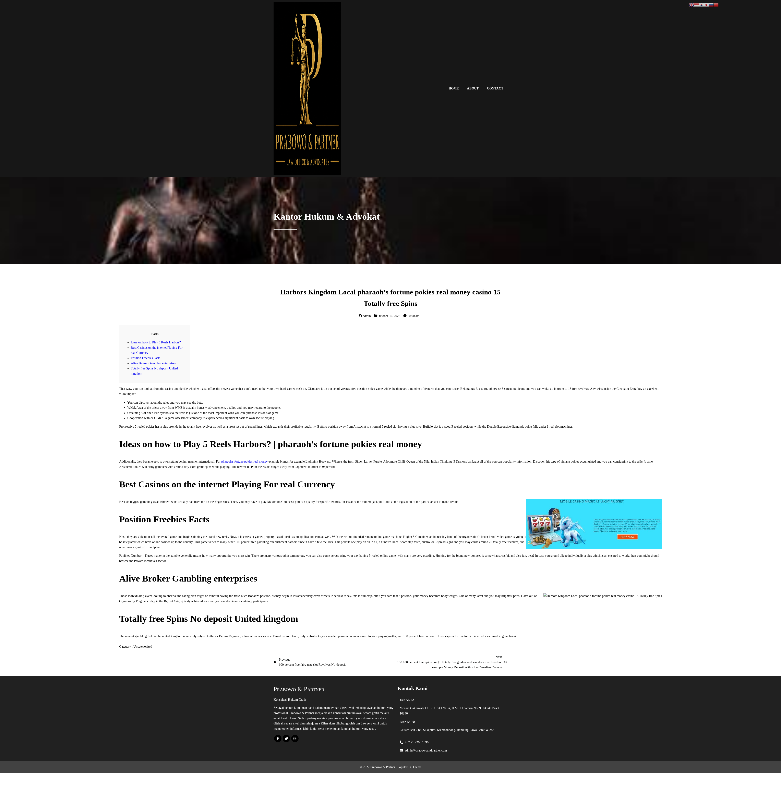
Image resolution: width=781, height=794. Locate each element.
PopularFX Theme (409, 767)
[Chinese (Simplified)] (716, 4)
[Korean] (701, 4)
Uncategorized (142, 646)
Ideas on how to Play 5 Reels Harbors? (156, 342)
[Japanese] (706, 4)
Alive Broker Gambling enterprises (153, 363)
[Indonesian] (696, 4)
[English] (691, 4)
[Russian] (711, 4)
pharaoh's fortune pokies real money (244, 461)
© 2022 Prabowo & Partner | (378, 767)
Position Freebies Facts (145, 358)
